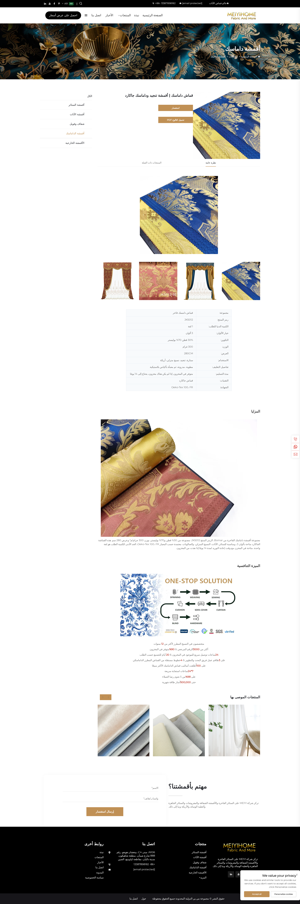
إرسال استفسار (105, 811)
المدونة (100, 872)
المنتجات (125, 15)
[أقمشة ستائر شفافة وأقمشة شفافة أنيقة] (234, 730)
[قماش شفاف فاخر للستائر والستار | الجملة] (179, 730)
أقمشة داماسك (218, 56)
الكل (89, 96)
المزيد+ (202, 877)
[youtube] (49, 3)
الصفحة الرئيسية (152, 15)
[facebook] (54, 3)
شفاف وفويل (77, 123)
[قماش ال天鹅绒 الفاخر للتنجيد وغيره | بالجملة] (123, 730)
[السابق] (143, 215)
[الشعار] (242, 15)
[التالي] (214, 215)
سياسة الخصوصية (94, 877)
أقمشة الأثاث (77, 114)
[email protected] (192, 3)
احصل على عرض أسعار (63, 15)
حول (143, 898)
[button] (108, 697)
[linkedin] (45, 3)
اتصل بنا (96, 15)
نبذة (136, 15)
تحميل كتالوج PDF (175, 120)
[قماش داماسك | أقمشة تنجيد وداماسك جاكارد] (179, 215)
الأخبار (109, 15)
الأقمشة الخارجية (74, 142)
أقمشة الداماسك (75, 133)
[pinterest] (59, 3)
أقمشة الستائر (76, 104)
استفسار (176, 107)
